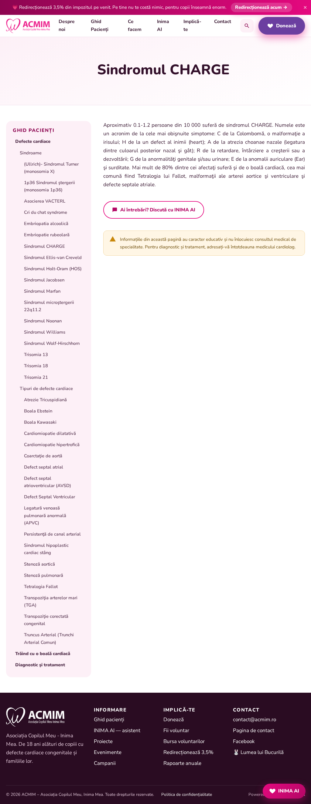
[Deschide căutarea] (247, 25)
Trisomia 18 (36, 366)
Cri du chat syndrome (45, 212)
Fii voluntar (176, 730)
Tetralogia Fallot (41, 587)
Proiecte (103, 741)
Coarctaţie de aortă (43, 456)
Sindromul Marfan (42, 291)
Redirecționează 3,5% (188, 752)
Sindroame (31, 153)
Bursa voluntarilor (184, 741)
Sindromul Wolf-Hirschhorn (52, 343)
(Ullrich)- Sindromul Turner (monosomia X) (51, 167)
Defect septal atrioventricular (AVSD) (47, 482)
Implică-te (192, 25)
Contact (222, 21)
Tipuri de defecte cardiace (46, 388)
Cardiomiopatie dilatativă (50, 433)
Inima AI (163, 25)
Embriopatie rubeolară (47, 235)
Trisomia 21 (36, 377)
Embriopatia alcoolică (46, 223)
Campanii (105, 763)
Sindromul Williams (44, 332)
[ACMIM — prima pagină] (28, 26)
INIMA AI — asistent (117, 730)
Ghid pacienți (109, 719)
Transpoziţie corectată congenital (46, 620)
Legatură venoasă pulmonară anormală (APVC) (45, 515)
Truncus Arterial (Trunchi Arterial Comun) (49, 638)
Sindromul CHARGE (44, 246)
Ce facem (135, 25)
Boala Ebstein (38, 411)
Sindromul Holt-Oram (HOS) (53, 269)
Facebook (244, 741)
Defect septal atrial (43, 467)
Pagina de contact (253, 730)
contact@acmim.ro (254, 719)
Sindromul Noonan (43, 321)
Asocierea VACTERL (44, 201)
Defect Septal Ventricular (49, 497)
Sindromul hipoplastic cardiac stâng (46, 549)
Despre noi (67, 25)
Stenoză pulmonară (43, 575)
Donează (286, 25)
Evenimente (107, 752)
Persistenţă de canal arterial (52, 534)
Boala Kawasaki (40, 422)
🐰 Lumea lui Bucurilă (258, 752)
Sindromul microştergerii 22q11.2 (49, 306)
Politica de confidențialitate (186, 794)
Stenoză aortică (39, 564)
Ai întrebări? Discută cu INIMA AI (157, 209)
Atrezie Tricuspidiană (45, 400)
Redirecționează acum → (261, 7)
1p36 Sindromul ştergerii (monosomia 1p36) (49, 186)
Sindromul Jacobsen (44, 280)
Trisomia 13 (36, 355)
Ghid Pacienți (99, 25)
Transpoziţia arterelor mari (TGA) (50, 601)
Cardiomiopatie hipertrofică (52, 445)
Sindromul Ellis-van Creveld (53, 257)
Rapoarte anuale (182, 763)
